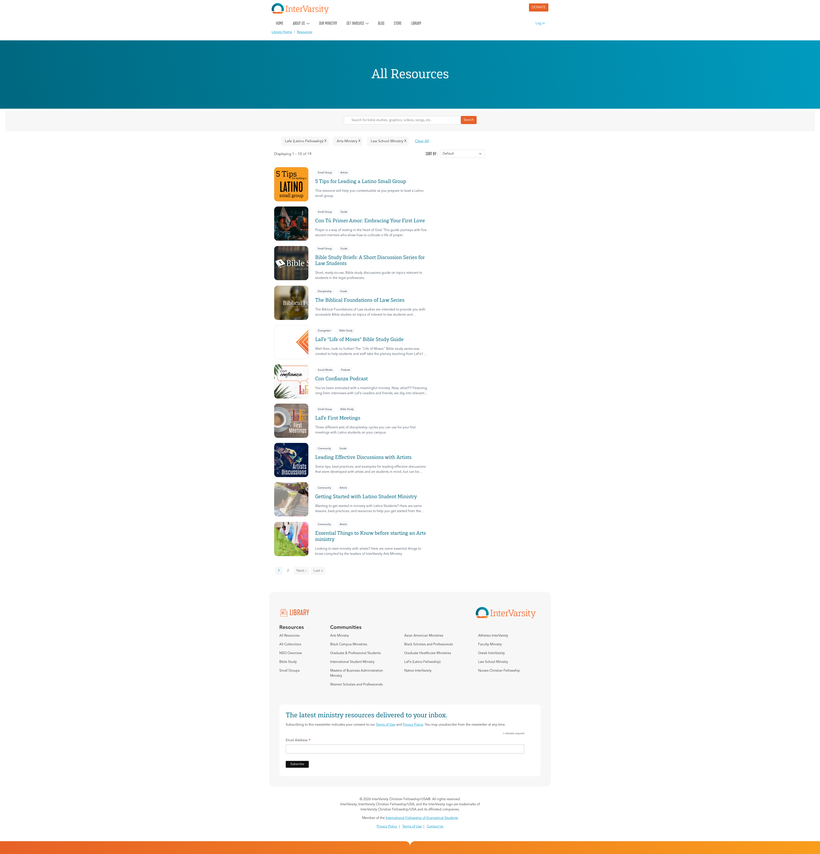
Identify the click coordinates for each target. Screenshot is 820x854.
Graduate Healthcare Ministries (427, 653)
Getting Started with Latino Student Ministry (366, 496)
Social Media (325, 370)
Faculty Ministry (490, 644)
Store (398, 23)
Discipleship (325, 291)
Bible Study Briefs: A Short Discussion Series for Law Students (370, 260)
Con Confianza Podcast (341, 378)
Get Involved (355, 23)
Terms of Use (385, 725)
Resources (304, 32)
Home (279, 23)
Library (416, 23)
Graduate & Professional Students (355, 653)
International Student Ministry (352, 662)
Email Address (298, 741)
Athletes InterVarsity (493, 635)
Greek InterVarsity (491, 653)
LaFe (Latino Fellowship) (422, 662)
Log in (540, 23)
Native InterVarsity (418, 670)
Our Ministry (328, 23)
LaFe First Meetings (337, 418)
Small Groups (289, 670)
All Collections (290, 644)
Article (344, 172)
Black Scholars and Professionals (428, 644)
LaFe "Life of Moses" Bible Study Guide (359, 339)
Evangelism (324, 331)
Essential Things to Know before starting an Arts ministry (370, 536)
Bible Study (346, 331)
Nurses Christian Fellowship (499, 670)
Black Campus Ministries (348, 644)
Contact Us (435, 826)
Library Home (282, 32)
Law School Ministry (493, 662)
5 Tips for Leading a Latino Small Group (360, 181)
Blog (381, 23)
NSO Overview (290, 653)
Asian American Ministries (423, 635)
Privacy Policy (413, 725)
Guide (343, 212)
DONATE (539, 7)
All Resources (289, 635)
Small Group (325, 172)
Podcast (345, 370)
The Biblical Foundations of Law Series (359, 300)
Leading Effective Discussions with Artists (363, 457)
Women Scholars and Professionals (356, 684)
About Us (299, 23)
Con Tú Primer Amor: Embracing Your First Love (370, 220)
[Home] (302, 8)
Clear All (422, 141)
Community (324, 448)
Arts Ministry (339, 635)
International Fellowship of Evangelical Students (422, 818)
